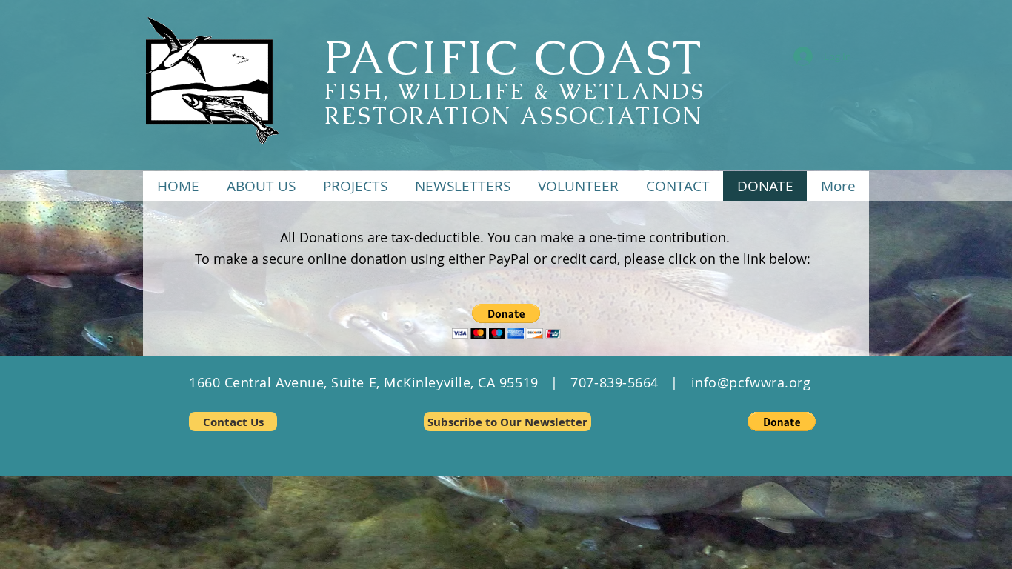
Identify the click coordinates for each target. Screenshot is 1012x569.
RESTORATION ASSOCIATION (513, 115)
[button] (355, 186)
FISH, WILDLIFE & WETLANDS (514, 90)
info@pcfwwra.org (751, 382)
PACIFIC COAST (513, 57)
